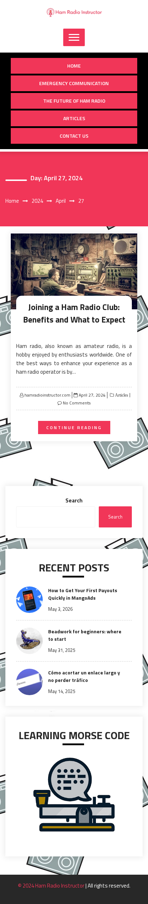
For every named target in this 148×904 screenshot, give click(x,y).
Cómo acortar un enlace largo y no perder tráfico (84, 676)
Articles (74, 118)
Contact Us (74, 135)
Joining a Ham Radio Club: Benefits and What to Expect (74, 313)
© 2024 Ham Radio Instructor (51, 885)
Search (74, 500)
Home (74, 65)
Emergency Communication (74, 83)
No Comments (77, 402)
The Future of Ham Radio (74, 100)
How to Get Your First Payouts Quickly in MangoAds (82, 593)
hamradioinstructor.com (47, 395)
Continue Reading (74, 427)
